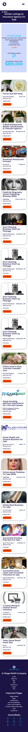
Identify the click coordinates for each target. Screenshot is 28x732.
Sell (14, 682)
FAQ (14, 708)
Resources (14, 684)
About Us (14, 678)
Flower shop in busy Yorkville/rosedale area (12, 369)
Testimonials (14, 700)
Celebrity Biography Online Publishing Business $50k (12, 194)
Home (14, 676)
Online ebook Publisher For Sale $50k (14, 473)
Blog (14, 698)
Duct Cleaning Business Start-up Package (11, 229)
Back (5, 12)
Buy (14, 680)
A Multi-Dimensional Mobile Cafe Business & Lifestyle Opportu (13, 127)
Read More (7, 104)
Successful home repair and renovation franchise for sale (13, 573)
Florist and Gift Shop (13, 94)
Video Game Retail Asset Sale (11, 642)
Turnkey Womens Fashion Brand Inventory (11, 608)
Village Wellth (14, 696)
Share (15, 47)
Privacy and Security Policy (14, 706)
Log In (14, 686)
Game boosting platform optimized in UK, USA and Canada (13, 403)
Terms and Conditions (14, 704)
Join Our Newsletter (14, 702)
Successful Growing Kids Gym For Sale (12, 539)
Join (14, 688)
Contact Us (14, 710)
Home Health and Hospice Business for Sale (13, 439)
